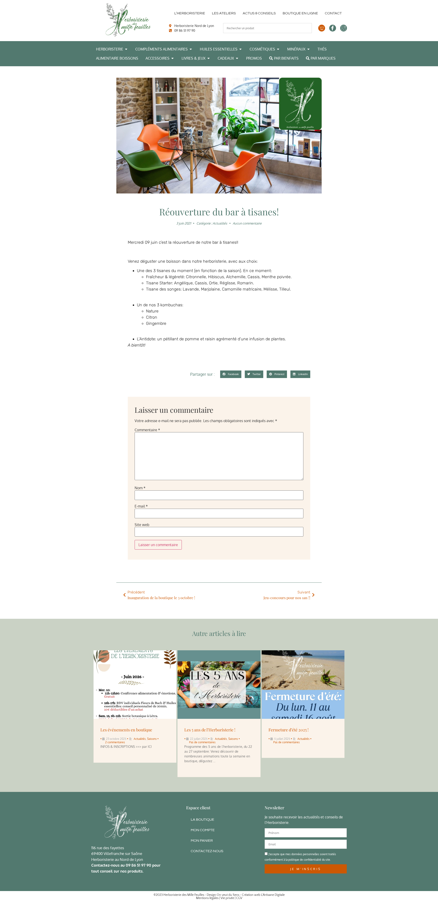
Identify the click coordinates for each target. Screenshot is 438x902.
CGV (239, 898)
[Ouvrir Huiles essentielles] (240, 49)
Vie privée (227, 898)
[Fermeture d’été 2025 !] (303, 684)
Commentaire (147, 430)
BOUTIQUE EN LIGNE (300, 13)
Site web (142, 524)
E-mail (141, 506)
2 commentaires (115, 742)
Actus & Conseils (259, 13)
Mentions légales (207, 898)
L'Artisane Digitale (273, 895)
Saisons (152, 739)
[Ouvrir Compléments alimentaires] (191, 49)
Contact (333, 13)
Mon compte (203, 830)
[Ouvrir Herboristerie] (126, 49)
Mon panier (202, 840)
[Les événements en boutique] (135, 684)
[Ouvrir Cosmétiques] (278, 49)
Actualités (220, 223)
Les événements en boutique (126, 730)
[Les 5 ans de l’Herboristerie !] (218, 684)
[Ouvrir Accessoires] (172, 58)
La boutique (202, 819)
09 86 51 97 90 (138, 865)
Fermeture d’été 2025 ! (289, 730)
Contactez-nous (207, 851)
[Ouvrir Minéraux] (308, 49)
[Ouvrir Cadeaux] (237, 58)
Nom (140, 488)
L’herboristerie (189, 13)
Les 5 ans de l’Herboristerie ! (209, 730)
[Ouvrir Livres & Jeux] (208, 58)
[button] (230, 374)
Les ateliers (224, 13)
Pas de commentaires (202, 742)
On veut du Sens (228, 895)
